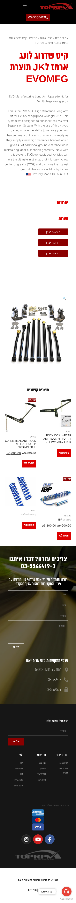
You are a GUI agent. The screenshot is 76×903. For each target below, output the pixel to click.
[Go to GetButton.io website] (66, 899)
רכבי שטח (46, 38)
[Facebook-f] (50, 839)
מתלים (33, 38)
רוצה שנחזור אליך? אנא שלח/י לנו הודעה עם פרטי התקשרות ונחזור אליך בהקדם (38, 582)
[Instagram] (26, 839)
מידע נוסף (64, 453)
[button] (24, 6)
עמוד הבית (61, 38)
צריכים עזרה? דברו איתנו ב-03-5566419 (38, 562)
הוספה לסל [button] (29, 463)
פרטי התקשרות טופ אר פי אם (47, 660)
